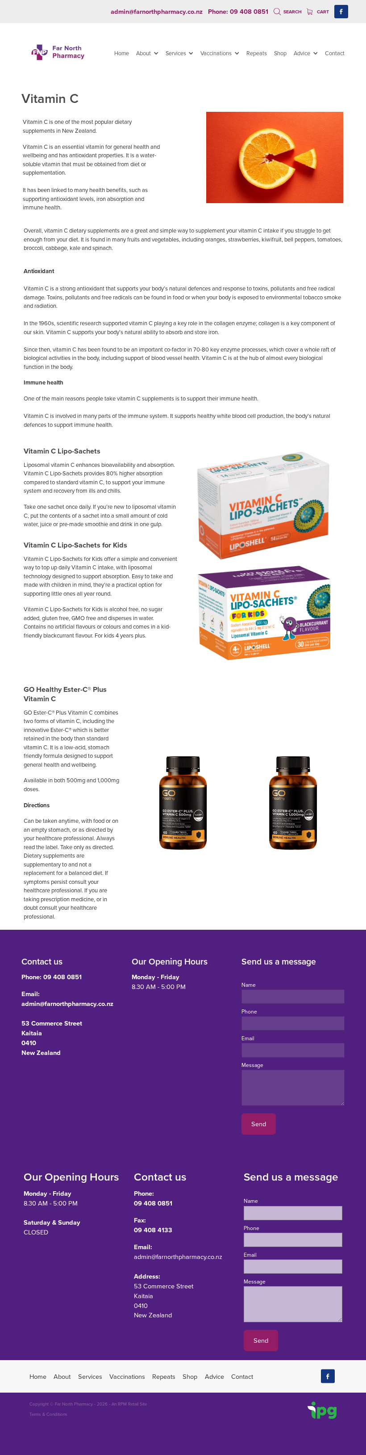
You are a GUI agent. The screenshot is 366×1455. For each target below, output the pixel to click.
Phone (249, 1011)
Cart (322, 11)
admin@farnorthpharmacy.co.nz (157, 11)
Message (252, 1065)
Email (247, 1038)
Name (248, 985)
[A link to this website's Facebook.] (341, 12)
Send (258, 1123)
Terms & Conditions (48, 1414)
